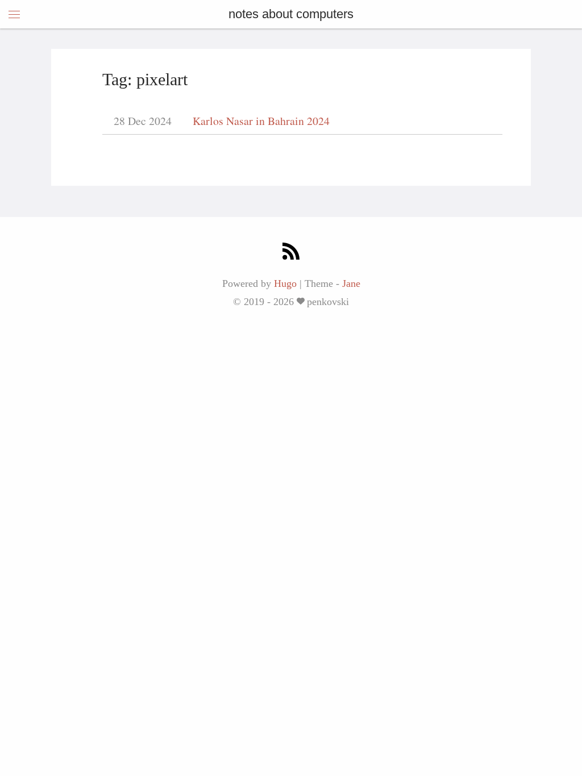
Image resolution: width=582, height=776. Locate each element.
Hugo (285, 283)
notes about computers (291, 14)
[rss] (291, 253)
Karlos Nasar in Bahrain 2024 (261, 120)
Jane (351, 283)
